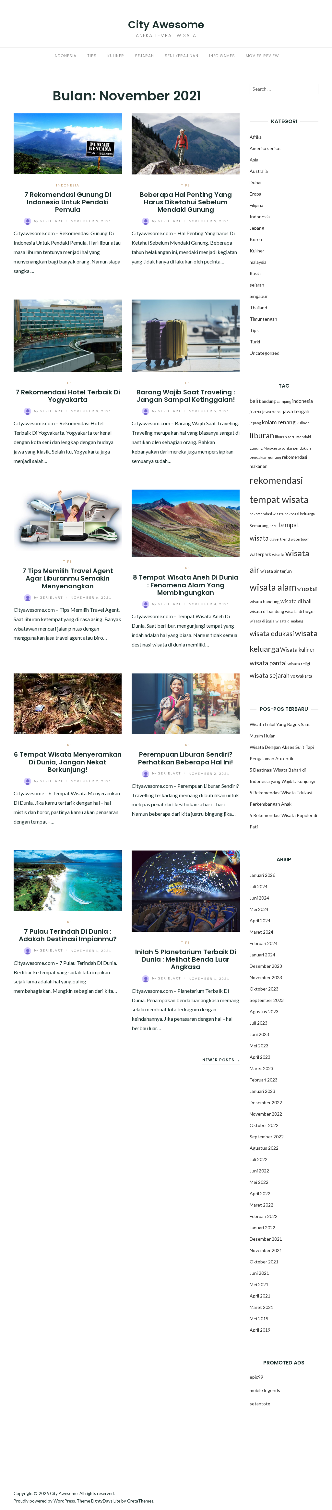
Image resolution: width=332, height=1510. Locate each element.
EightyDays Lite (105, 1501)
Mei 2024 (259, 909)
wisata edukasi (272, 633)
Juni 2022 (259, 1170)
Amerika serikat (265, 148)
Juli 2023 (258, 1023)
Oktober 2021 (264, 1261)
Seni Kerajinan (181, 55)
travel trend (279, 539)
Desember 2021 (266, 1239)
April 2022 (260, 1193)
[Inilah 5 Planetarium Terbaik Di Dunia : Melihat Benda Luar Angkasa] (186, 890)
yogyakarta (301, 676)
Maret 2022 (261, 1205)
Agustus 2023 (264, 1011)
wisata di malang (289, 621)
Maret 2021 (261, 1307)
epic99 (256, 1377)
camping (284, 401)
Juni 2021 (259, 1273)
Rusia (255, 273)
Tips (92, 55)
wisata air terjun (276, 571)
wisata (278, 554)
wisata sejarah (270, 675)
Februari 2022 (264, 1216)
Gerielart (49, 221)
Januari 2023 (262, 1091)
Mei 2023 (259, 1045)
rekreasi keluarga (300, 513)
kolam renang (279, 422)
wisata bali (307, 589)
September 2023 (267, 1000)
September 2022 (267, 1136)
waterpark (260, 554)
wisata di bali (296, 601)
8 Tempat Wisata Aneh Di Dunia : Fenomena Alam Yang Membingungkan (185, 585)
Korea (256, 239)
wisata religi (299, 663)
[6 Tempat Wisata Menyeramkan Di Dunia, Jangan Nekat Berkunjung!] (68, 703)
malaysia (258, 262)
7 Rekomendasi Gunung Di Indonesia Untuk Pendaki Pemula (67, 202)
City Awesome (166, 24)
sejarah (257, 285)
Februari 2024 (264, 943)
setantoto (260, 1403)
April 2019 (260, 1330)
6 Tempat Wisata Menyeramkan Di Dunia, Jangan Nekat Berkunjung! (68, 762)
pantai (287, 448)
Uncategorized (264, 353)
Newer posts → (221, 1060)
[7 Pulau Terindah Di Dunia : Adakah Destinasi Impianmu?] (68, 880)
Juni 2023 (259, 1034)
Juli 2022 (258, 1159)
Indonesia (65, 55)
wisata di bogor (300, 611)
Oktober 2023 (264, 989)
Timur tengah (263, 319)
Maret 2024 (261, 932)
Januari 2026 (262, 875)
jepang (255, 423)
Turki (255, 341)
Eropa (255, 194)
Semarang (259, 525)
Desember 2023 (266, 966)
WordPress (64, 1501)
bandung (267, 401)
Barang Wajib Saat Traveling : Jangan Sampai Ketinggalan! (185, 396)
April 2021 (260, 1296)
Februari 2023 (264, 1079)
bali (254, 400)
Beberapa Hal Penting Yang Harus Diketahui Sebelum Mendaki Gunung (186, 202)
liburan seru (285, 437)
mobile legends (265, 1390)
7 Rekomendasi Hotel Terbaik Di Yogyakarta (68, 396)
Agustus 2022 (264, 1148)
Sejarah (144, 55)
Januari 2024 (262, 954)
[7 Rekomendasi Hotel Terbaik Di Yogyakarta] (68, 335)
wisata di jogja (262, 621)
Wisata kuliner (297, 649)
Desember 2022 (266, 1102)
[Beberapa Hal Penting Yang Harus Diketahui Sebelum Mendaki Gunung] (186, 143)
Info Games (222, 55)
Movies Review (262, 55)
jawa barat (272, 411)
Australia (259, 171)
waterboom (300, 539)
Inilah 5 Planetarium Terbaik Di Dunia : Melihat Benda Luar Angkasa (185, 959)
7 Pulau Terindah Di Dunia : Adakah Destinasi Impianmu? (68, 935)
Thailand (258, 307)
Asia (254, 159)
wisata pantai (268, 663)
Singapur (258, 296)
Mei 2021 (259, 1284)
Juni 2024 (259, 898)
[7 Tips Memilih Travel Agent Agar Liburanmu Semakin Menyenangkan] (68, 519)
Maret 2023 (261, 1068)
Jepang (257, 228)
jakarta (255, 411)
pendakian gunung (265, 457)
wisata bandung (264, 601)
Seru (273, 526)
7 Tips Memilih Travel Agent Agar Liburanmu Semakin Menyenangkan (67, 578)
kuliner (303, 423)
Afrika (256, 137)
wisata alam (273, 587)
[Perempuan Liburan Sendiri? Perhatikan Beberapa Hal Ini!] (186, 703)
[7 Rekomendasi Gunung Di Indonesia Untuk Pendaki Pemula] (68, 143)
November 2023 (266, 977)
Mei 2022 (259, 1182)
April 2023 (260, 1057)
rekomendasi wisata (267, 514)
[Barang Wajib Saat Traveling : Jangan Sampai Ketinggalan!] (186, 335)
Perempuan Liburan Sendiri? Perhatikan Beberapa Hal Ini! (185, 758)
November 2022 (266, 1114)
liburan (262, 435)
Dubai (255, 182)
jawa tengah (296, 411)
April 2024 (260, 920)
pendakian (302, 448)
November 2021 (266, 1250)
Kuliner (115, 55)
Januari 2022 (262, 1227)
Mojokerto (272, 448)
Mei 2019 (259, 1318)
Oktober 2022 (264, 1125)
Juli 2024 (258, 886)
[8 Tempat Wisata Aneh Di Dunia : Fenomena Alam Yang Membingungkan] (186, 522)
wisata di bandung (267, 611)
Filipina (256, 205)
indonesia (302, 401)
